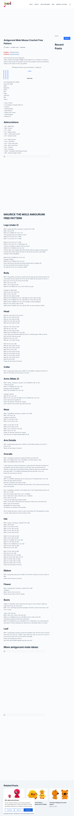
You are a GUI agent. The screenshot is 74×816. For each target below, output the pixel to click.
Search (56, 36)
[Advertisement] (37, 19)
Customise (9, 810)
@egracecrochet (14, 54)
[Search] (69, 4)
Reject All (19, 810)
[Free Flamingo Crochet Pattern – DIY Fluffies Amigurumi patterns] (14, 794)
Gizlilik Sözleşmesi (45, 4)
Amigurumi (22, 47)
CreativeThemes (29, 813)
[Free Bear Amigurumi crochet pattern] (60, 794)
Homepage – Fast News (61, 4)
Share (29, 71)
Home (53, 4)
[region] (19, 805)
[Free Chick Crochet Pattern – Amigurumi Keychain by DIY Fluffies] (37, 794)
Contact (36, 4)
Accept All (28, 810)
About (31, 4)
